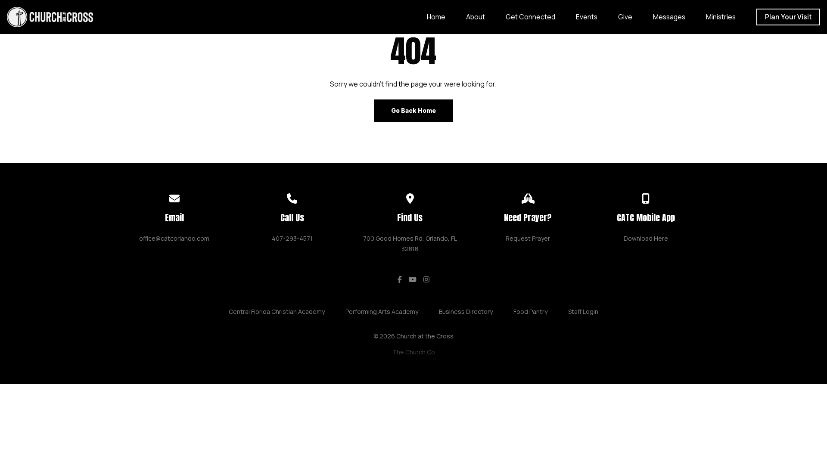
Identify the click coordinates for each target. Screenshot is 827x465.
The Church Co (413, 352)
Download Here (646, 238)
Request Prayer (528, 238)
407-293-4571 (292, 238)
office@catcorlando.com (174, 238)
